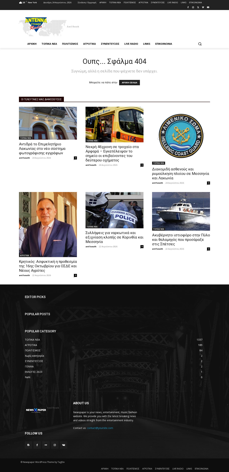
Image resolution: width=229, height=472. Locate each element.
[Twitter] (198, 8)
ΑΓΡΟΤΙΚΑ (24, 255)
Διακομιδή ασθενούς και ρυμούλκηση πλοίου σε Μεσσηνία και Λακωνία (180, 173)
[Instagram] (193, 8)
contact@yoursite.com (100, 428)
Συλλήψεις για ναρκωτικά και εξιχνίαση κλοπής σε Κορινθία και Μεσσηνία (114, 237)
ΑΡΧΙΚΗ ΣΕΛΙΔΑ (129, 82)
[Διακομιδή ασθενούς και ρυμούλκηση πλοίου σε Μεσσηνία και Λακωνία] (181, 136)
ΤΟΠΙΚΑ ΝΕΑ (25, 138)
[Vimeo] (203, 8)
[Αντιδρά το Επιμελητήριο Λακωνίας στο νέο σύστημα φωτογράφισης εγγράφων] (48, 123)
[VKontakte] (63, 444)
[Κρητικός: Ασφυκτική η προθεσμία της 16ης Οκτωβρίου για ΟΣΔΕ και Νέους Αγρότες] (48, 224)
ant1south (24, 157)
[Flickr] (45, 444)
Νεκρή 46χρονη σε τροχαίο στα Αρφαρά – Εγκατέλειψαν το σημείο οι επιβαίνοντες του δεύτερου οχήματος (112, 153)
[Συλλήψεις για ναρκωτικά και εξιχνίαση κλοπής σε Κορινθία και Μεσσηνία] (114, 210)
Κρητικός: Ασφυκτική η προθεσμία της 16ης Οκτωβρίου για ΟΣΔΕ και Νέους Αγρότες (48, 266)
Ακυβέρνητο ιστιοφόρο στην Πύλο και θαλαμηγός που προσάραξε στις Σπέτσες (181, 239)
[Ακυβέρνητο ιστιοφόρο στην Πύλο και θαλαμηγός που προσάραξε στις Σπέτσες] (181, 211)
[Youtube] (208, 8)
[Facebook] (188, 8)
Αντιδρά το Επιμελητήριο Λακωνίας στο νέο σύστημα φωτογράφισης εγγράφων (42, 148)
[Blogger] (28, 444)
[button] (200, 44)
